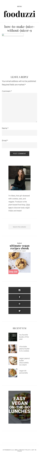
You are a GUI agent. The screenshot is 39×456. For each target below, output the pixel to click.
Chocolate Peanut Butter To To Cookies (24, 349)
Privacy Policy (24, 450)
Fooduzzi (19, 14)
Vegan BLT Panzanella (23, 372)
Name (5, 128)
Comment (7, 91)
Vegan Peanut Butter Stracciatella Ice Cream (24, 361)
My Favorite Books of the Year (24, 337)
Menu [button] (19, 6)
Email (5, 140)
